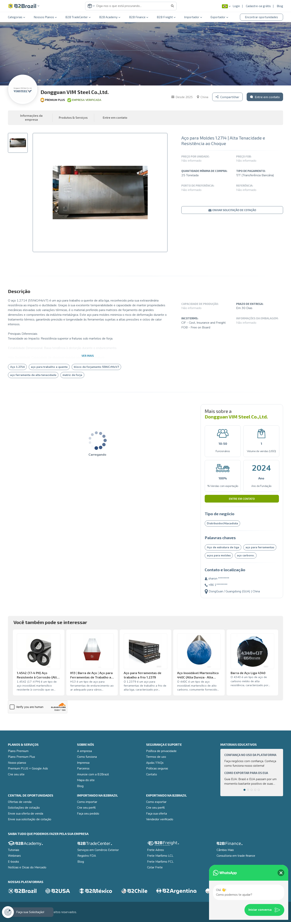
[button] (24, 6)
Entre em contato (242, 498)
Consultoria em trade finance (236, 856)
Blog (280, 6)
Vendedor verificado (159, 819)
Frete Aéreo (155, 850)
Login (236, 6)
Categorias (15, 17)
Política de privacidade (161, 751)
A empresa (84, 751)
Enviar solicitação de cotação (234, 210)
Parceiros (83, 768)
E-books (13, 862)
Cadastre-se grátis (258, 6)
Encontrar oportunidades (261, 17)
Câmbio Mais (225, 850)
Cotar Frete (155, 867)
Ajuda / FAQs (155, 763)
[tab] (18, 143)
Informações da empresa (31, 117)
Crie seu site (16, 774)
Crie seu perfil (86, 808)
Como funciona (87, 757)
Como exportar (156, 802)
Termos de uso (156, 757)
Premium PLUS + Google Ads (28, 768)
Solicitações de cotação (24, 808)
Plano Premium (18, 751)
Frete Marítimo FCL (160, 862)
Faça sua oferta (156, 814)
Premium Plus (55, 100)
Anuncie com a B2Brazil (93, 774)
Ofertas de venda (19, 802)
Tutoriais (13, 850)
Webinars (14, 856)
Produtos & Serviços (73, 117)
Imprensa (83, 763)
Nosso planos (17, 763)
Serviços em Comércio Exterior (98, 850)
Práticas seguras (157, 768)
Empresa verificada (86, 100)
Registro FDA (86, 856)
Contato (151, 774)
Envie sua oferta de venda (25, 814)
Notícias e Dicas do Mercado (27, 867)
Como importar (87, 802)
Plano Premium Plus (21, 757)
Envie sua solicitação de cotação (29, 819)
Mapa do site (86, 780)
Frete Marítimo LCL (160, 856)
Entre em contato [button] (115, 117)
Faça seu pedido (88, 814)
